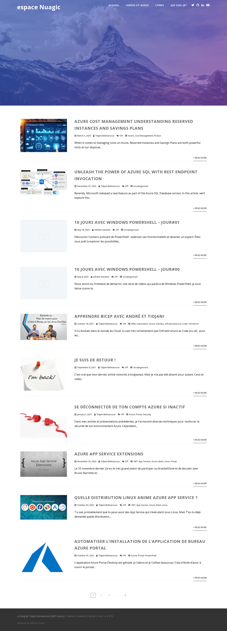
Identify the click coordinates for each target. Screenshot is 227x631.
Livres (159, 5)
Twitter (70, 616)
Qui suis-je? (179, 5)
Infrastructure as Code (176, 323)
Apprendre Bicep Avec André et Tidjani (119, 316)
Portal (139, 414)
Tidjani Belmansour (104, 135)
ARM (133, 323)
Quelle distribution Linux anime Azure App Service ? (136, 497)
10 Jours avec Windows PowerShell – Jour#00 (127, 269)
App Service (145, 461)
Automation (142, 323)
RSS (111, 616)
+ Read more (200, 157)
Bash (161, 461)
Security (147, 414)
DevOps (160, 323)
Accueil (114, 5)
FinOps (157, 135)
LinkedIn (81, 616)
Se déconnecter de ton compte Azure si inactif (129, 407)
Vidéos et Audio (137, 5)
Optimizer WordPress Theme (30, 623)
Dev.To (102, 616)
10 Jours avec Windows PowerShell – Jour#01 (127, 222)
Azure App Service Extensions (108, 454)
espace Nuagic (38, 7)
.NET (135, 461)
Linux (167, 461)
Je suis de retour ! (95, 360)
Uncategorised (140, 186)
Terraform (193, 323)
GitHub (92, 616)
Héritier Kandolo (102, 229)
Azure (131, 135)
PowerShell (150, 555)
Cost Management (144, 135)
